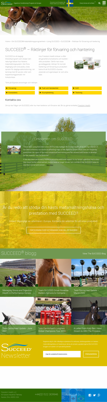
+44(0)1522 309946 (46, 394)
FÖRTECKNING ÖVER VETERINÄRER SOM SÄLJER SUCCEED (53, 230)
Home (7, 41)
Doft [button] (77, 88)
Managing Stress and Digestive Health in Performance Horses (17, 291)
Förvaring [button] (12, 88)
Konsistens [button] (12, 93)
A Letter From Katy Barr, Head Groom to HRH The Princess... (88, 329)
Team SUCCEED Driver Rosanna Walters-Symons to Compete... (53, 291)
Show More (49, 165)
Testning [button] (78, 93)
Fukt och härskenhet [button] (50, 88)
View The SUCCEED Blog (94, 253)
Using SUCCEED (53, 41)
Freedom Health (84, 105)
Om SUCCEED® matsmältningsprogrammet (28, 41)
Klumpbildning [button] (48, 93)
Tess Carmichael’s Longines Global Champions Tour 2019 (51, 329)
